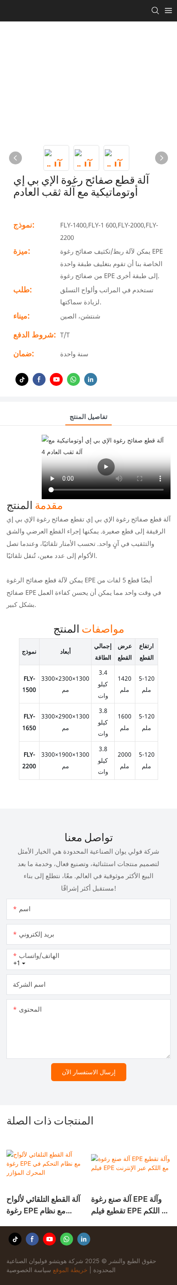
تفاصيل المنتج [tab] (88, 416)
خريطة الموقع (70, 1269)
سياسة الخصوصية (28, 1269)
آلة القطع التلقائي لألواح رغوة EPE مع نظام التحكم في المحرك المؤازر (43, 1205)
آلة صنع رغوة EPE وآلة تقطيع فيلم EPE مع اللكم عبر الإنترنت (130, 1205)
